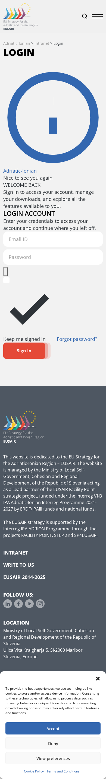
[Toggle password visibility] (5, 271)
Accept (53, 728)
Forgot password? (77, 339)
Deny (53, 743)
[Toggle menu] (97, 16)
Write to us (18, 565)
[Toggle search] (84, 16)
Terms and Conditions (63, 771)
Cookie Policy (34, 771)
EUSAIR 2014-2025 (24, 577)
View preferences (53, 758)
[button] (98, 678)
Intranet (15, 552)
